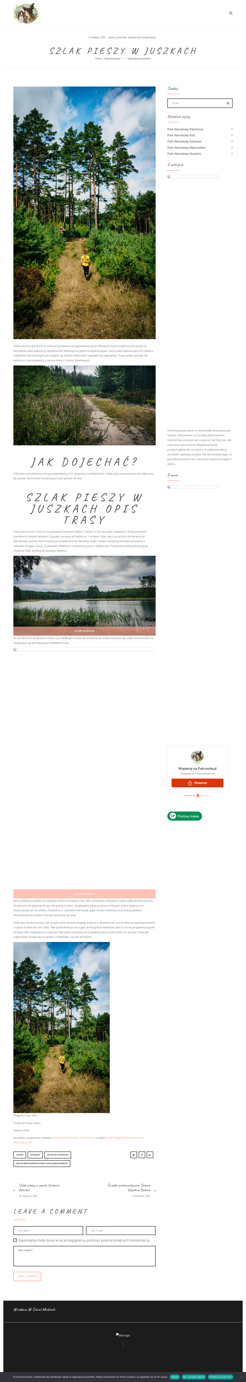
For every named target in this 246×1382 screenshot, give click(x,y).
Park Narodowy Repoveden (186, 148)
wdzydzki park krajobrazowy (142, 37)
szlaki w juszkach (57, 1155)
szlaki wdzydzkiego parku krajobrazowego (41, 1163)
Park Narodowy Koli (181, 135)
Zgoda (174, 1376)
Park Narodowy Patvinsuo (185, 129)
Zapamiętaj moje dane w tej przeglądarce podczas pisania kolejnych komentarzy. (84, 1240)
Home (98, 58)
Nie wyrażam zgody (193, 1376)
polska (111, 37)
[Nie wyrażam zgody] (241, 1377)
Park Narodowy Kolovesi (184, 141)
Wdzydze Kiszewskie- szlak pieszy (74, 1138)
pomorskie (121, 37)
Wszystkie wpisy (112, 58)
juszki (19, 1155)
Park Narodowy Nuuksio (184, 154)
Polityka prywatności (220, 1376)
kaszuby (35, 1155)
